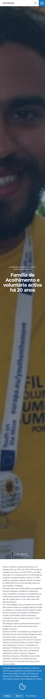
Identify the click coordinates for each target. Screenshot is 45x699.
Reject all (19, 696)
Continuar (7, 696)
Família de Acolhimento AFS (22, 269)
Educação (32, 267)
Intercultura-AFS (21, 554)
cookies (24, 673)
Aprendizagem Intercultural (18, 267)
